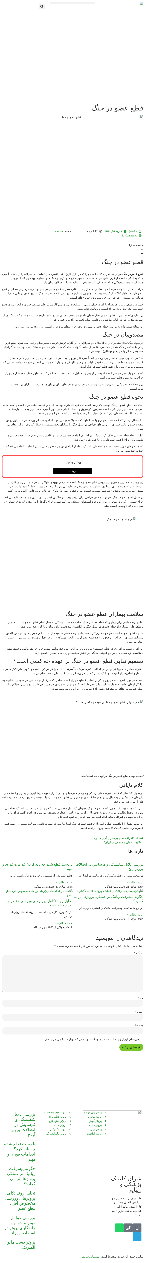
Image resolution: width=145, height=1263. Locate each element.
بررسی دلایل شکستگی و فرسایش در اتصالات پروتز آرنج (23, 1124)
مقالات (59, 231)
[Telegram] (137, 1236)
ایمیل (139, 1011)
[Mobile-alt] (137, 1227)
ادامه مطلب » (135, 882)
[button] (72, 3)
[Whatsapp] (119, 1227)
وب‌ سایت (137, 1025)
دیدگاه (138, 953)
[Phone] (128, 1227)
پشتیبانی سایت (90, 1256)
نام (140, 997)
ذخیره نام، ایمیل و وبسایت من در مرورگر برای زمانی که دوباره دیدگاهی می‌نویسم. (92, 1039)
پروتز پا (72, 471)
